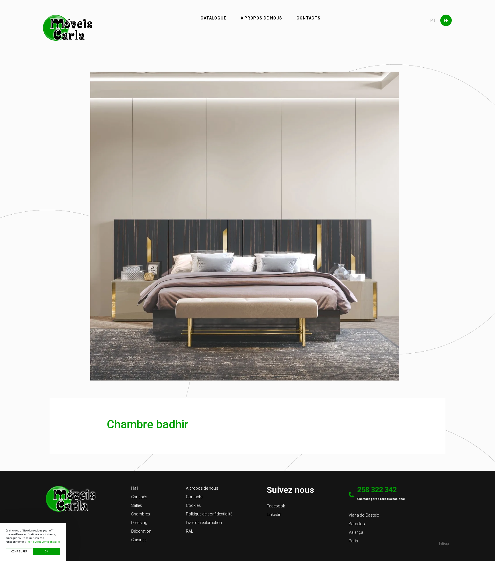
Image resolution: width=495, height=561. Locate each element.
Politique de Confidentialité (43, 541)
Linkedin (274, 514)
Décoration (141, 531)
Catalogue (213, 18)
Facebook (276, 506)
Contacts (308, 18)
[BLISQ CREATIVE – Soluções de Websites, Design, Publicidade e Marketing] (444, 543)
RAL (189, 531)
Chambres (140, 514)
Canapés (139, 497)
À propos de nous (261, 18)
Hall (134, 488)
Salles (136, 505)
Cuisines (139, 540)
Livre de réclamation (204, 522)
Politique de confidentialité (209, 514)
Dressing (139, 522)
